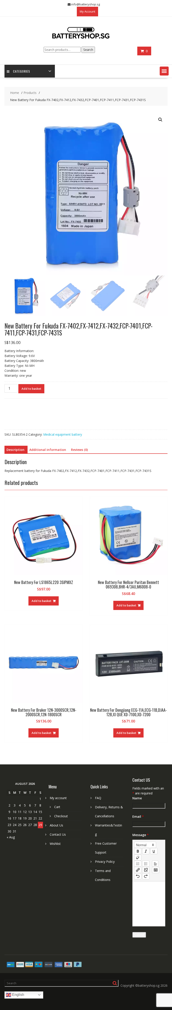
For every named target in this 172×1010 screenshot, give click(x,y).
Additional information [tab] (47, 450)
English (17, 995)
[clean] (137, 857)
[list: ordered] (137, 864)
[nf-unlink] (145, 870)
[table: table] (155, 870)
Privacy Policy (105, 861)
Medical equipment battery (62, 434)
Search (88, 50)
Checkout (61, 816)
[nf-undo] (137, 876)
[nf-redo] (145, 876)
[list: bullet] (145, 864)
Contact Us (58, 834)
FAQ (98, 798)
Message (140, 835)
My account (58, 798)
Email (138, 816)
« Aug (11, 837)
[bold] (137, 851)
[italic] (145, 851)
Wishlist (55, 843)
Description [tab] (15, 450)
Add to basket (31, 389)
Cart (57, 807)
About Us (56, 825)
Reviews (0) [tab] (79, 450)
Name (137, 798)
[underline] (153, 851)
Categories (21, 71)
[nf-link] (137, 870)
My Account (87, 11)
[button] (164, 71)
